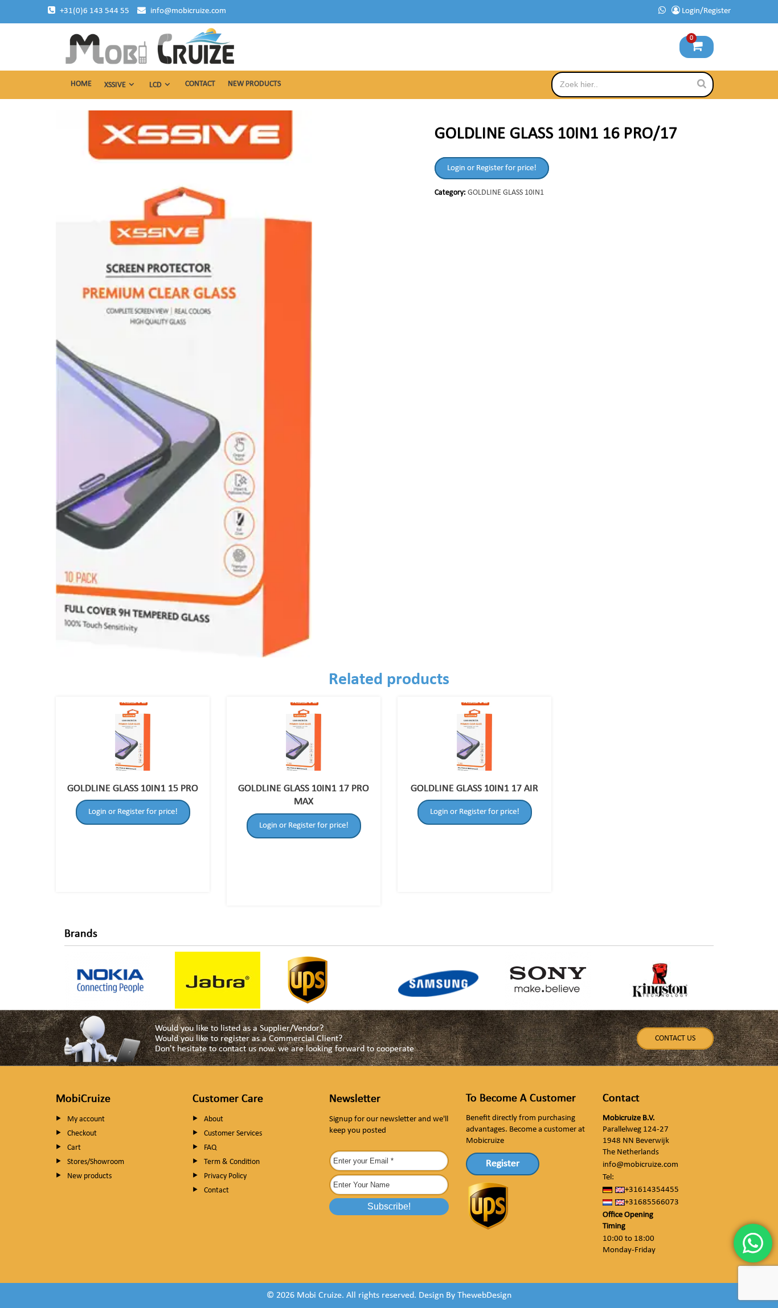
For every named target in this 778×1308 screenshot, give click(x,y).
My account (86, 1119)
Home (81, 84)
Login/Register (705, 11)
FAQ (210, 1148)
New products (254, 84)
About (213, 1119)
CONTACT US (675, 1038)
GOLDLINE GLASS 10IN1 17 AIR (474, 788)
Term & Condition (232, 1162)
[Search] (701, 84)
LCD (155, 85)
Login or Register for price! (492, 168)
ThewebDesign (484, 1295)
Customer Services (233, 1133)
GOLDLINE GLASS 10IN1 (506, 192)
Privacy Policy (225, 1176)
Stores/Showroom (95, 1162)
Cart (74, 1148)
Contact (200, 84)
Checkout (82, 1133)
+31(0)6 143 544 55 (94, 11)
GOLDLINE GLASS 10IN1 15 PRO (132, 788)
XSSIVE (115, 85)
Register (502, 1163)
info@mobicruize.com (188, 11)
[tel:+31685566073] (662, 11)
